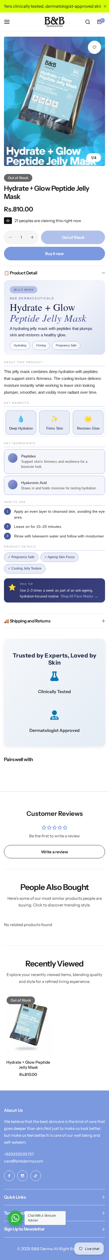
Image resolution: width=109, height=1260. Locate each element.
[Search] (87, 22)
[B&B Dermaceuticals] (54, 21)
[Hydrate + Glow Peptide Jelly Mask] (28, 1025)
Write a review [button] (54, 851)
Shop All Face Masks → (79, 596)
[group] (54, 101)
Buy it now (54, 253)
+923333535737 (19, 1154)
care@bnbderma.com (23, 1161)
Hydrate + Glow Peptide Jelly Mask (28, 1065)
